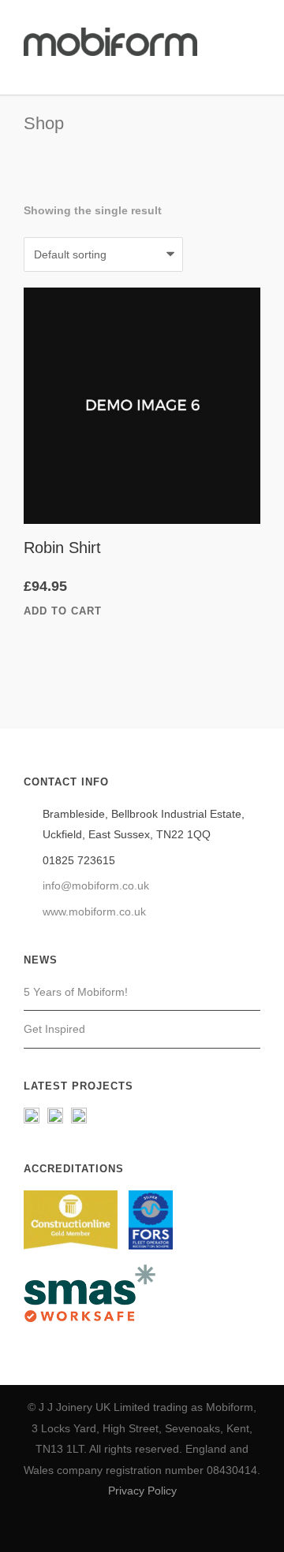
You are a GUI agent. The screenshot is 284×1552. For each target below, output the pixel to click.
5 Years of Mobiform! (76, 992)
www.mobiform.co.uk (94, 911)
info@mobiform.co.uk (96, 885)
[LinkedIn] (124, 1527)
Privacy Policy (142, 1490)
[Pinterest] (159, 1527)
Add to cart (63, 611)
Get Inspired (54, 1029)
